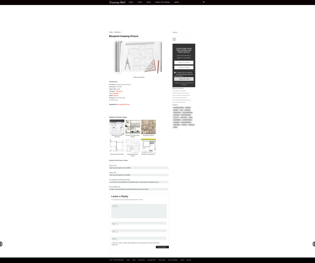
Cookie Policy (141, 260)
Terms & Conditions (173, 260)
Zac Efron (191, 124)
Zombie (176, 110)
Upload (176, 2)
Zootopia (187, 110)
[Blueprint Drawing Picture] (139, 75)
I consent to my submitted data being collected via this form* (183, 74)
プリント (176, 117)
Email (114, 231)
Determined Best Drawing (179, 102)
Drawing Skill (120, 260)
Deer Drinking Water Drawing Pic (181, 93)
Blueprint (115, 93)
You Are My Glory (187, 112)
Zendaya (188, 107)
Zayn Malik (177, 124)
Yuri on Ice (184, 117)
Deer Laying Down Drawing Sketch (181, 95)
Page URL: (113, 172)
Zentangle (176, 122)
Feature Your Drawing (162, 2)
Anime (149, 2)
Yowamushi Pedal (178, 107)
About (133, 260)
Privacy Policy (161, 260)
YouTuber (176, 114)
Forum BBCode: (115, 187)
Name (114, 224)
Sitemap (189, 260)
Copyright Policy (151, 260)
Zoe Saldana (177, 119)
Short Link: (113, 165)
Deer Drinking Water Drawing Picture (182, 100)
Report (116, 95)
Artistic (131, 2)
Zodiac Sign (177, 112)
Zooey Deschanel (186, 122)
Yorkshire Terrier (187, 119)
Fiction (140, 2)
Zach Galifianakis (186, 114)
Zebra (175, 127)
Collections (119, 91)
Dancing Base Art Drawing (179, 90)
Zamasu (184, 124)
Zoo (182, 110)
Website (114, 239)
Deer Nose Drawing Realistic (180, 97)
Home (128, 260)
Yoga (190, 117)
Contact (182, 260)
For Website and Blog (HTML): (120, 180)
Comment (115, 206)
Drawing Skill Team (124, 104)
